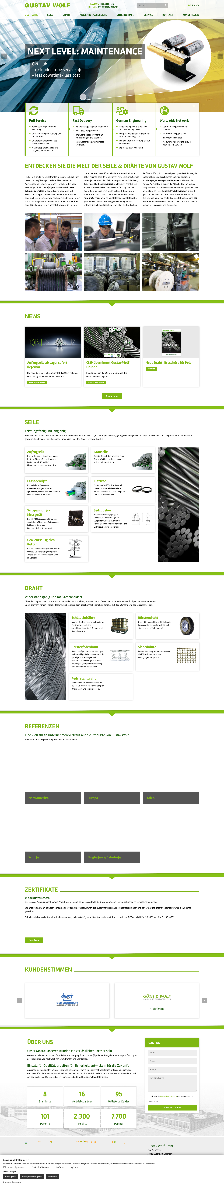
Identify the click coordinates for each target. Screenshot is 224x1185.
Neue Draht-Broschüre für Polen (169, 363)
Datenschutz (16, 1182)
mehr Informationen (37, 382)
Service (148, 15)
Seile (50, 15)
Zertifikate (34, 940)
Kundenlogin (191, 15)
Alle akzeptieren (10, 1177)
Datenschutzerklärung (168, 1096)
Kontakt (167, 15)
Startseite (31, 15)
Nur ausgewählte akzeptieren (32, 1177)
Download (151, 369)
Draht (66, 15)
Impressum (7, 1182)
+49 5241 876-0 (106, 3)
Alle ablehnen (52, 1177)
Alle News (113, 396)
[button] (30, 1167)
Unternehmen (125, 15)
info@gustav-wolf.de (108, 6)
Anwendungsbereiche (93, 15)
